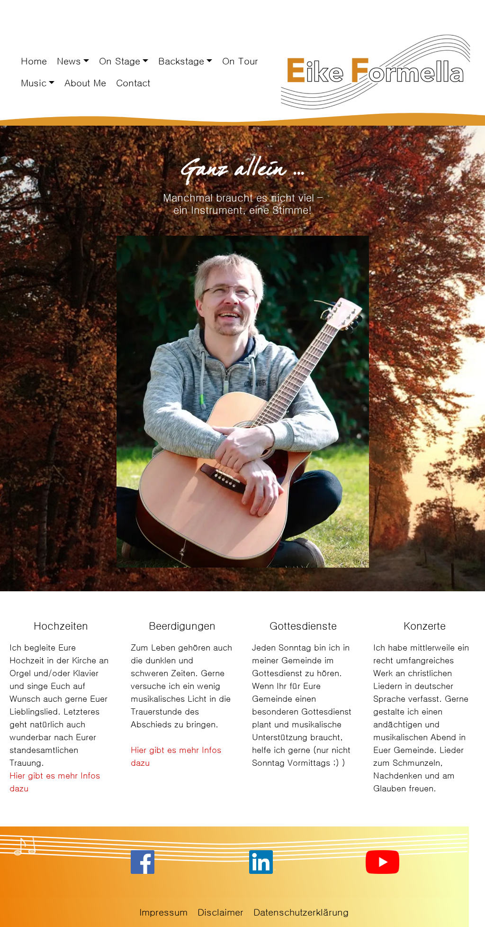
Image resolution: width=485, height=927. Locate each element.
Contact (133, 83)
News (69, 61)
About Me (85, 83)
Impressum (163, 912)
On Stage (119, 61)
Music (33, 83)
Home (34, 61)
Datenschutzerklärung (301, 912)
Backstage (181, 61)
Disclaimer (220, 912)
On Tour (240, 61)
